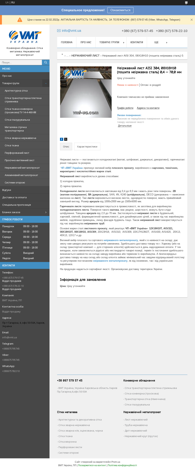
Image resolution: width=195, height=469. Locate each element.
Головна (66, 42)
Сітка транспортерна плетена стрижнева (23, 99)
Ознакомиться (120, 10)
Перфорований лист (17, 152)
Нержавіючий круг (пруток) (141, 436)
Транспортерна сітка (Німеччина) (145, 399)
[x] (65, 140)
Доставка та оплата (14, 197)
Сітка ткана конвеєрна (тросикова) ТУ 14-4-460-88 (20, 110)
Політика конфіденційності (122, 465)
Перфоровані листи (70, 447)
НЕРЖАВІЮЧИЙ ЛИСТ (85, 55)
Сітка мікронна (67, 441)
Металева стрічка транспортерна (16, 128)
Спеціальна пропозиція (16, 204)
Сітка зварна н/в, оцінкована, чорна (80, 430)
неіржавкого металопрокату (121, 240)
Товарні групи (10, 83)
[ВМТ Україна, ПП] (25, 36)
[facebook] (61, 140)
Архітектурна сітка (16, 90)
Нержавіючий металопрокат (22, 167)
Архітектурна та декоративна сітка (80, 419)
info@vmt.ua (9, 337)
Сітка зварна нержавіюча (20, 138)
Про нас (7, 75)
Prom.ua (115, 462)
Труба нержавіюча (136, 425)
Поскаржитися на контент (92, 465)
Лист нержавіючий (136, 419)
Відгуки (6, 190)
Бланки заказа (11, 212)
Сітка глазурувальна (17, 119)
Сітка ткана (12, 145)
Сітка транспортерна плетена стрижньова (151, 388)
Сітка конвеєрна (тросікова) (142, 393)
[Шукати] (46, 62)
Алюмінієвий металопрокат (21, 175)
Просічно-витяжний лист (19, 160)
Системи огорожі (15, 182)
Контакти (136, 42)
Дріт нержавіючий (136, 430)
